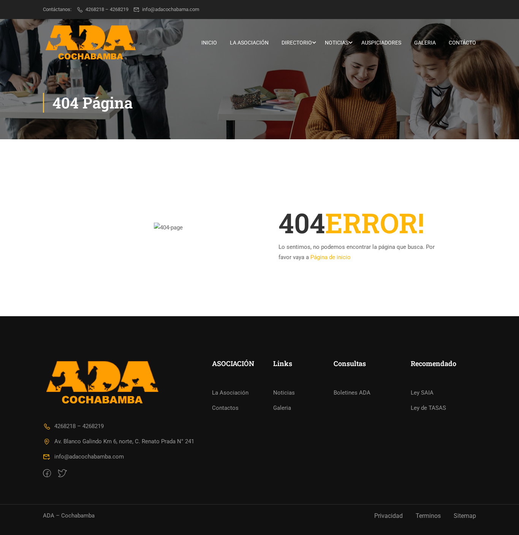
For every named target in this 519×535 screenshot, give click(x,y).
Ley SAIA (422, 392)
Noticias (336, 43)
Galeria (425, 43)
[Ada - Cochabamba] (90, 42)
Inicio (209, 43)
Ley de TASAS (428, 407)
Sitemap (465, 515)
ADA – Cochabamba (69, 515)
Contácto (462, 43)
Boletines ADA (352, 392)
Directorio (297, 43)
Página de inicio (330, 257)
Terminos (428, 515)
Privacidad (388, 515)
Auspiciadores (381, 43)
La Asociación (249, 43)
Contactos (225, 407)
